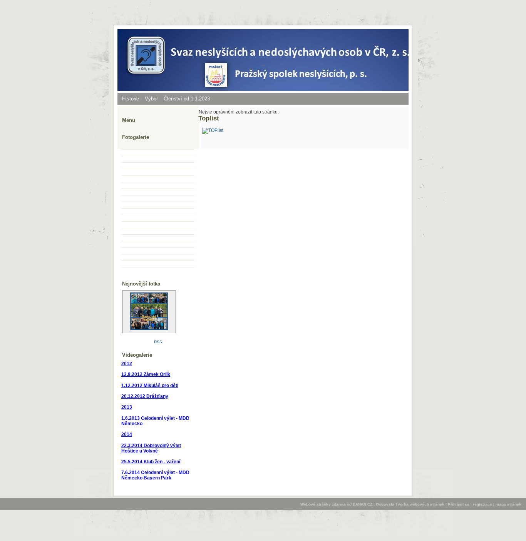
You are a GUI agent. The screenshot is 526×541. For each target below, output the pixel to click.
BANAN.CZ (362, 504)
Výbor (151, 99)
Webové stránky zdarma (323, 504)
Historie (130, 99)
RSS (158, 342)
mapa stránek (508, 504)
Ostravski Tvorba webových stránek (410, 504)
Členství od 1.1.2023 (187, 99)
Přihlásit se (458, 504)
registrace (482, 504)
